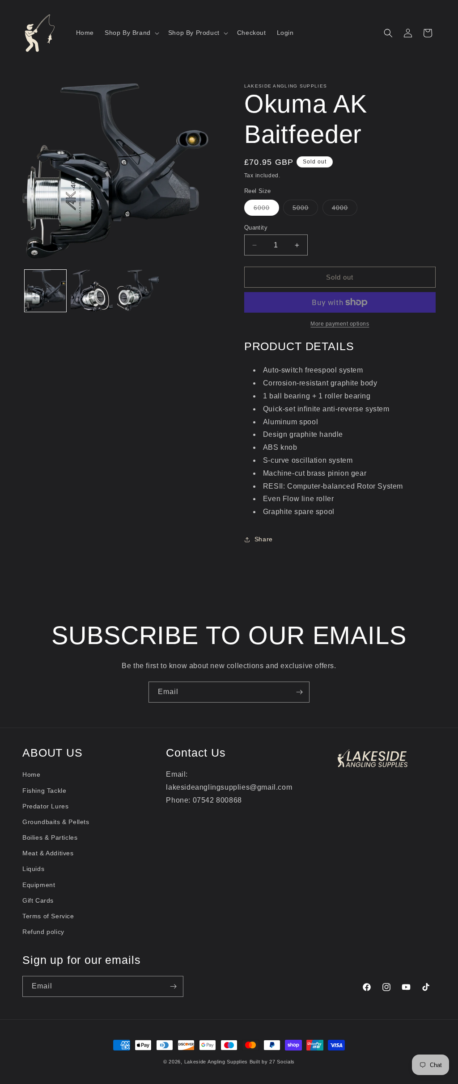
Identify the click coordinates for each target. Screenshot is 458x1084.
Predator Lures (45, 806)
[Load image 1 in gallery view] (45, 290)
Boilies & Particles (49, 837)
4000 (344, 210)
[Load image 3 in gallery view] (138, 290)
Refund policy (43, 931)
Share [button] (263, 539)
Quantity (255, 227)
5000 (305, 210)
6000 (266, 210)
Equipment (38, 884)
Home (31, 774)
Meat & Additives (48, 853)
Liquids (33, 868)
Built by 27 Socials (272, 1061)
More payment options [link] (339, 324)
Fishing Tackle (44, 790)
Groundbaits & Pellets (55, 821)
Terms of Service (48, 916)
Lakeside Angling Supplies (216, 1061)
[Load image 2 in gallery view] (91, 290)
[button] (131, 32)
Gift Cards (38, 900)
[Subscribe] (299, 692)
